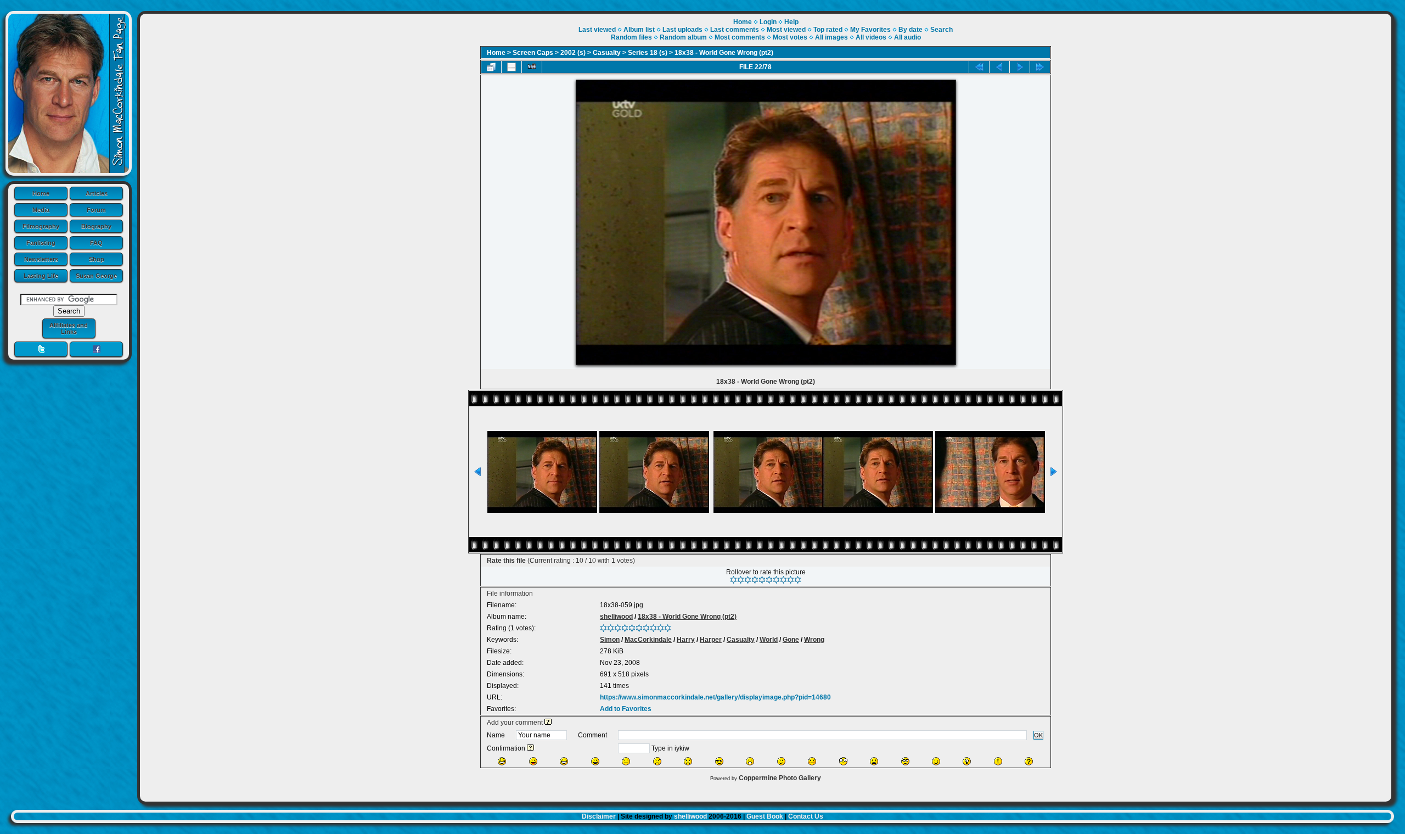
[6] (769, 580)
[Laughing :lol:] (502, 761)
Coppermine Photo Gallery (780, 778)
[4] (754, 580)
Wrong (814, 639)
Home (40, 193)
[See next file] (1020, 67)
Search (941, 29)
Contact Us (805, 816)
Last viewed (597, 29)
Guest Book (764, 816)
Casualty (607, 53)
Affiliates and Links (68, 328)
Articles (97, 193)
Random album (683, 37)
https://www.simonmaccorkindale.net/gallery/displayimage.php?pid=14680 (715, 697)
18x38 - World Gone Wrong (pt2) (724, 53)
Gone (791, 639)
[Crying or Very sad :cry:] (688, 761)
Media (40, 209)
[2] (740, 580)
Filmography (41, 226)
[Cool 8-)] (719, 761)
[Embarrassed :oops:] (812, 761)
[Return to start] (979, 67)
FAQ (96, 242)
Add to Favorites (625, 709)
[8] (783, 580)
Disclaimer (599, 816)
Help (791, 22)
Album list (639, 29)
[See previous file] (999, 67)
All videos (871, 37)
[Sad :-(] (657, 761)
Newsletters (41, 259)
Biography (96, 226)
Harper (711, 639)
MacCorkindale (648, 639)
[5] (762, 580)
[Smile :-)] (595, 761)
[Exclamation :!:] (998, 761)
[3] (747, 580)
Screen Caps (533, 53)
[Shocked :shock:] (843, 761)
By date (910, 29)
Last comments (734, 29)
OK (1038, 735)
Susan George (96, 275)
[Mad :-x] (874, 761)
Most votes (790, 37)
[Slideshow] (532, 67)
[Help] (548, 722)
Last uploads (682, 29)
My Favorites (870, 29)
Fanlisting (40, 242)
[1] (733, 580)
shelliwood (616, 616)
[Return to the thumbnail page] (491, 67)
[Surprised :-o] (750, 761)
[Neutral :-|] (626, 761)
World (769, 639)
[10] (797, 580)
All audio (907, 37)
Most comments (740, 37)
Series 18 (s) (647, 53)
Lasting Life (41, 275)
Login (768, 22)
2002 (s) (573, 53)
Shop (96, 259)
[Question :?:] (1029, 761)
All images (831, 37)
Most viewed (786, 29)
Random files (631, 37)
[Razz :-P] (533, 761)
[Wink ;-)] (936, 761)
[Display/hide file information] (511, 67)
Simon (610, 639)
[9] (790, 580)
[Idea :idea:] (967, 761)
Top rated (827, 29)
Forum (96, 209)
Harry (686, 639)
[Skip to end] (1040, 67)
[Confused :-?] (781, 761)
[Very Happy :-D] (564, 761)
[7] (776, 580)
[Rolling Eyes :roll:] (905, 761)
